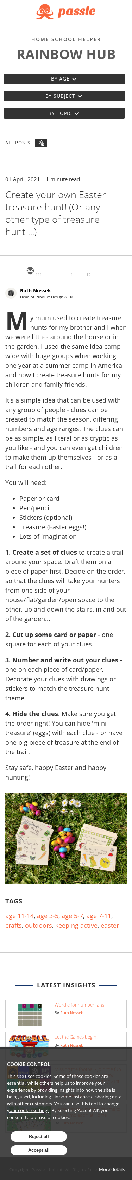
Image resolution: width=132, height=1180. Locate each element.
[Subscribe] (41, 143)
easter (110, 925)
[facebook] (81, 271)
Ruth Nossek (35, 290)
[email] (30, 271)
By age (60, 78)
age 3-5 (47, 915)
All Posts (17, 142)
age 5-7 (72, 915)
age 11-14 (19, 915)
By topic (60, 113)
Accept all (39, 1150)
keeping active (76, 925)
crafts (13, 925)
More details (112, 1169)
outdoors (38, 925)
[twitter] (47, 271)
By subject (60, 96)
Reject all (39, 1136)
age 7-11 (98, 915)
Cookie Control (28, 1064)
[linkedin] (64, 271)
